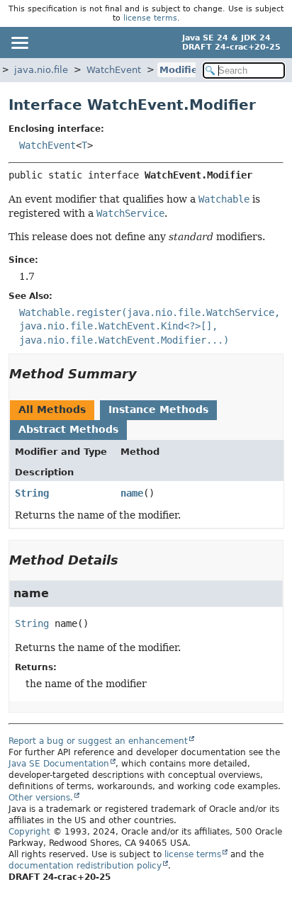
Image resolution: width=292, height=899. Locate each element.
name (131, 493)
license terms (150, 18)
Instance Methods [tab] (158, 409)
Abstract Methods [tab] (68, 429)
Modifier (180, 69)
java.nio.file (41, 69)
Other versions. (41, 798)
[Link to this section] (146, 373)
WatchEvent (113, 69)
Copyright (29, 832)
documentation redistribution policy (85, 866)
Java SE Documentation (59, 764)
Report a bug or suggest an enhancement (98, 741)
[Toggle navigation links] (19, 42)
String (32, 493)
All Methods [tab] (52, 409)
